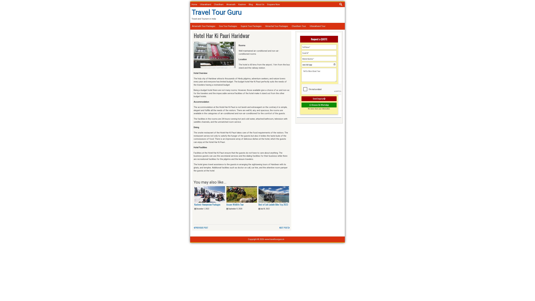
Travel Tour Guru (217, 12)
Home (194, 4)
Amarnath (230, 4)
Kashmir (242, 4)
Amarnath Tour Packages (203, 26)
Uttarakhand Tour (317, 26)
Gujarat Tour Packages (251, 26)
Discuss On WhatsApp (320, 104)
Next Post (283, 227)
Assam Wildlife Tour (235, 204)
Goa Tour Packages (228, 26)
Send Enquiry (318, 98)
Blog (251, 4)
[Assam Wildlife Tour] (241, 194)
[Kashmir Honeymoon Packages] (209, 194)
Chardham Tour (299, 26)
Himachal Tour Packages (276, 26)
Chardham (218, 4)
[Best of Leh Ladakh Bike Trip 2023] (273, 194)
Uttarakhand (205, 4)
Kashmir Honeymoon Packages (207, 204)
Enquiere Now (273, 4)
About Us (260, 4)
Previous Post (201, 227)
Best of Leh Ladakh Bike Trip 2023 (273, 204)
